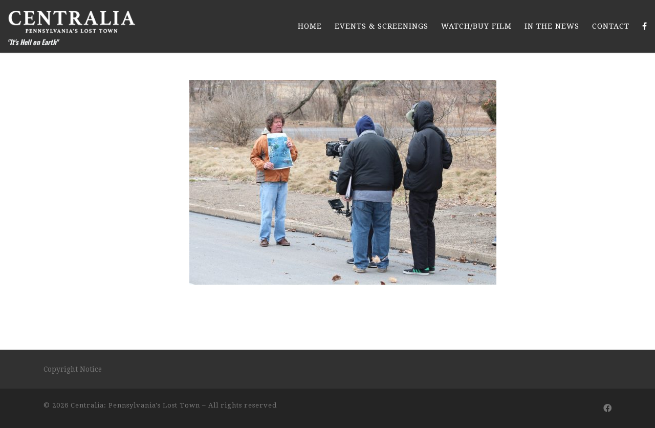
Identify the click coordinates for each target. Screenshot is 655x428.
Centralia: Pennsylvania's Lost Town (135, 405)
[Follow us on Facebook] (607, 408)
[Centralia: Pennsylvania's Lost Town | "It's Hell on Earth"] (72, 18)
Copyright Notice (72, 369)
